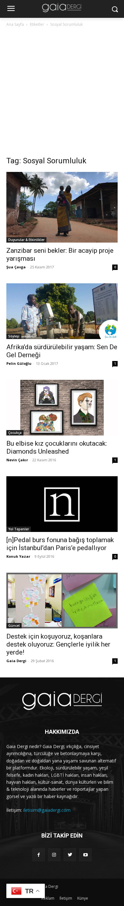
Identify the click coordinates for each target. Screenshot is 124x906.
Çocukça (15, 432)
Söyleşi (13, 336)
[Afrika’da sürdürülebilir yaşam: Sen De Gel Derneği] (62, 311)
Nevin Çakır (17, 459)
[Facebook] (38, 854)
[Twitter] (70, 854)
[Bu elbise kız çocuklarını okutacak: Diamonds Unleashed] (62, 407)
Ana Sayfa (15, 24)
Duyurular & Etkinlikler (26, 239)
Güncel (14, 625)
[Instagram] (54, 854)
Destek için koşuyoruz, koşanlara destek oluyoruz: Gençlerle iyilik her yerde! (58, 644)
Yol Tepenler (18, 529)
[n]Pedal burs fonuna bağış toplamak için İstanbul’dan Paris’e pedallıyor (60, 544)
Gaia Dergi (16, 660)
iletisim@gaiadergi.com (47, 810)
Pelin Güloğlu (18, 363)
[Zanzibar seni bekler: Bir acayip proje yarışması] (62, 207)
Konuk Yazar (18, 556)
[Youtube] (85, 854)
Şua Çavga (16, 267)
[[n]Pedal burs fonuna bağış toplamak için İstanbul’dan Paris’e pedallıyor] (62, 504)
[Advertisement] (62, 93)
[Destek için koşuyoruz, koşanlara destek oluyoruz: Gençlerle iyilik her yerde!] (62, 600)
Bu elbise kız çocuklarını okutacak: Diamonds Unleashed (56, 447)
